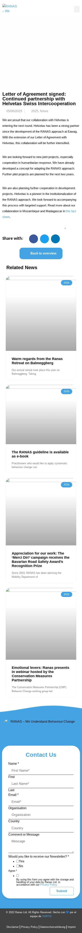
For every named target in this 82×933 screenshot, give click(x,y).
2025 (34, 111)
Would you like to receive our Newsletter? (38, 856)
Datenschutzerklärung (52, 926)
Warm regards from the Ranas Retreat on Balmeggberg (37, 361)
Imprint (72, 926)
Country (14, 821)
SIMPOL (47, 916)
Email (13, 794)
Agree (12, 870)
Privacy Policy (48, 884)
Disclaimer (13, 926)
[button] (77, 9)
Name (13, 763)
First (11, 777)
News (44, 111)
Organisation (17, 808)
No (21, 866)
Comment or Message (23, 834)
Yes (21, 861)
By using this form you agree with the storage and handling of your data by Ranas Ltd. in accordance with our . (45, 882)
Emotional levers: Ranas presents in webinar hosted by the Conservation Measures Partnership (40, 674)
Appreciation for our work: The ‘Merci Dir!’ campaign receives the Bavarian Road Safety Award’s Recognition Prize (40, 559)
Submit (61, 891)
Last (11, 790)
